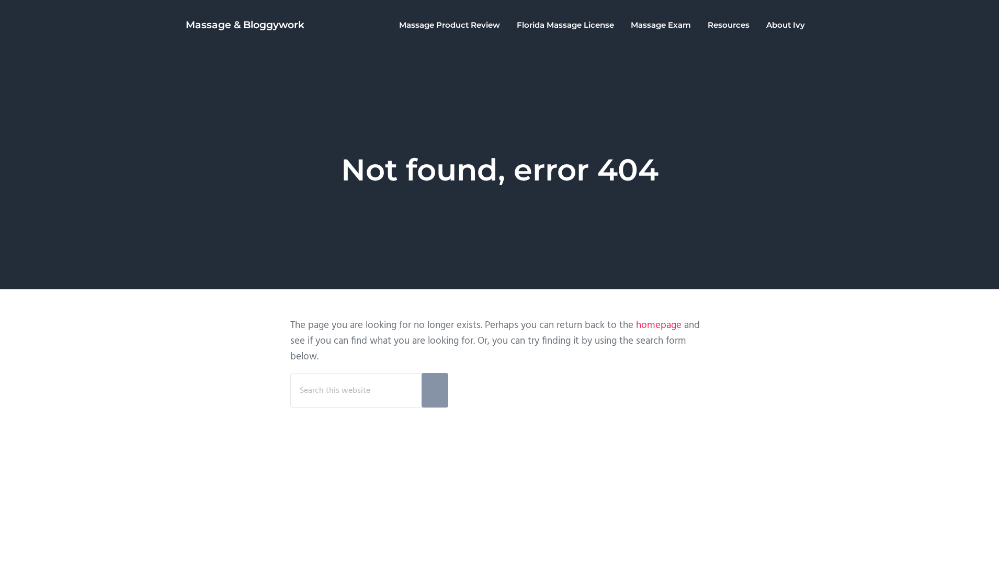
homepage (659, 325)
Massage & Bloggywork (245, 25)
